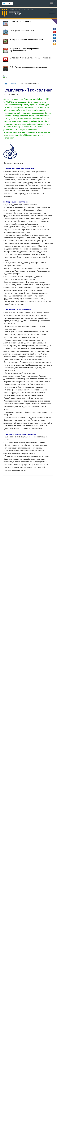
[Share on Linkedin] (54, 35)
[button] (54, 21)
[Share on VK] (54, 41)
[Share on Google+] (54, 32)
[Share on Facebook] (54, 29)
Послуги (13, 83)
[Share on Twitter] (54, 38)
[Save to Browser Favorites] (54, 44)
